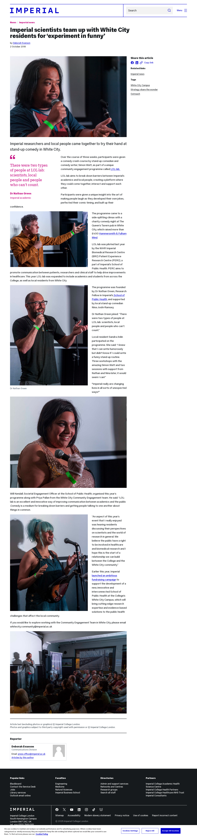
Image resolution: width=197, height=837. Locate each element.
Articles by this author (23, 757)
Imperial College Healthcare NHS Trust (165, 792)
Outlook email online (20, 795)
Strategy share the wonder (144, 89)
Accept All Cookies (170, 831)
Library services (18, 792)
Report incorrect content (164, 815)
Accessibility (74, 815)
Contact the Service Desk (23, 786)
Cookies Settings (130, 831)
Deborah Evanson (21, 43)
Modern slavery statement (97, 815)
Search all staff (108, 792)
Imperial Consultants (156, 795)
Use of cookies (140, 815)
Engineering (61, 783)
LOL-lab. (115, 169)
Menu (179, 10)
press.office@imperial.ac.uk (31, 754)
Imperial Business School (67, 792)
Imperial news (27, 22)
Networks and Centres (112, 786)
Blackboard (15, 783)
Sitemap (59, 815)
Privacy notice (122, 815)
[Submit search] (169, 10)
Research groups (109, 789)
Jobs (12, 789)
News (13, 22)
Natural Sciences (63, 789)
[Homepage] (66, 10)
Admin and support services (114, 783)
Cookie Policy (42, 834)
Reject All (150, 831)
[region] (98, 831)
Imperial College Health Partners (162, 789)
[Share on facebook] (132, 62)
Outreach (135, 93)
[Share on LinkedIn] (136, 62)
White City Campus (140, 85)
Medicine (59, 786)
